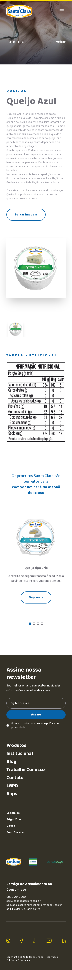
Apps (11, 794)
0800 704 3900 (16, 897)
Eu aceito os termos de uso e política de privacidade (35, 726)
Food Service (15, 832)
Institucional (19, 754)
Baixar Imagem (26, 214)
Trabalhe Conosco (25, 770)
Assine (36, 714)
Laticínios (13, 813)
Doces (10, 826)
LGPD (12, 786)
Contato (15, 778)
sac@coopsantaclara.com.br (23, 901)
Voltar (61, 41)
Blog (11, 762)
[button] (30, 623)
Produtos (16, 745)
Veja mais (36, 597)
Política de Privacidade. (18, 960)
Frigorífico (13, 819)
